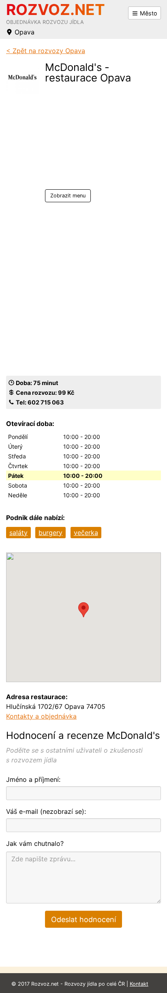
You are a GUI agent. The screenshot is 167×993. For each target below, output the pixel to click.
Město (147, 13)
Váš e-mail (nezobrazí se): (46, 811)
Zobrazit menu (68, 196)
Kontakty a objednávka (41, 716)
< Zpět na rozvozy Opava (45, 51)
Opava (23, 32)
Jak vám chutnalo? (35, 843)
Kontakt (139, 984)
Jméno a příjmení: (33, 779)
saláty (18, 533)
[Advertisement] (99, 138)
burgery (50, 533)
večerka (86, 533)
